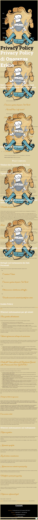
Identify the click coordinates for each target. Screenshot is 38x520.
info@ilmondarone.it (20, 514)
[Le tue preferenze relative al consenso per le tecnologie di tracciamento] (36, 518)
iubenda (1, 500)
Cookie (16, 518)
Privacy (12, 518)
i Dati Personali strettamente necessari (23, 500)
